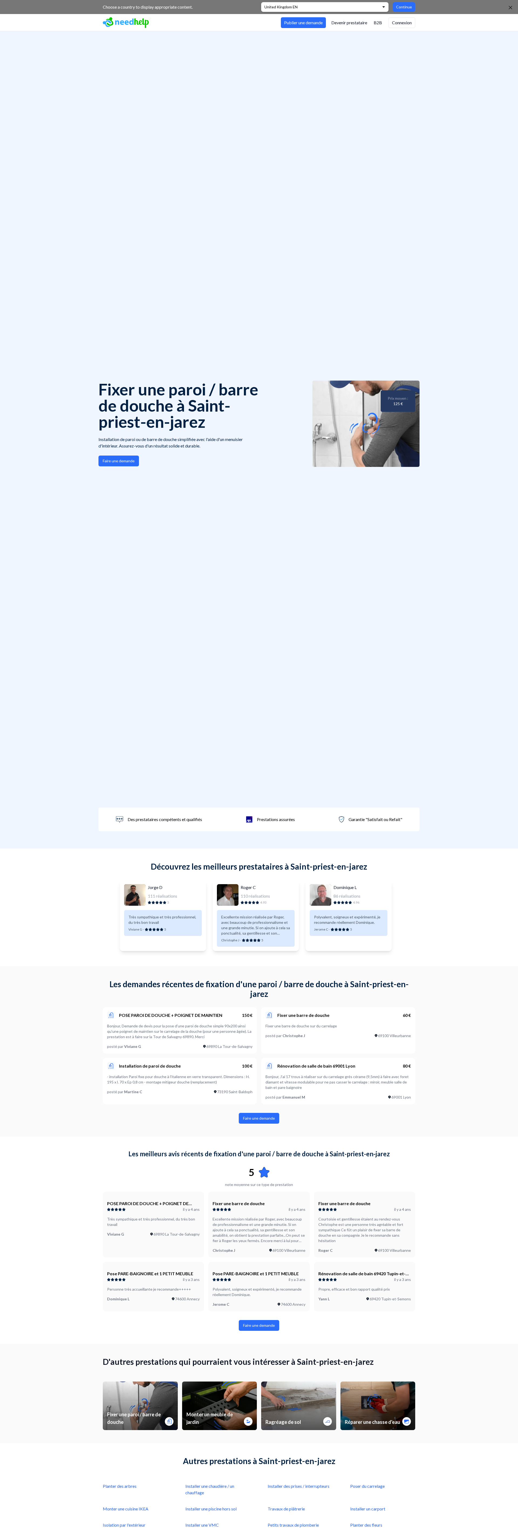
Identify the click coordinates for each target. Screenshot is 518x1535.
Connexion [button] (402, 22)
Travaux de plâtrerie (286, 1508)
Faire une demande (119, 461)
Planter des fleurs (366, 1524)
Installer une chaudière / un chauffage (209, 1489)
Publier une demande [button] (303, 22)
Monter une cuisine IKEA (125, 1508)
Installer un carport (367, 1508)
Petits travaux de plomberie (293, 1524)
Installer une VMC (202, 1524)
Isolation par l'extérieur (124, 1524)
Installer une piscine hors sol (211, 1508)
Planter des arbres (120, 1486)
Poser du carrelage (367, 1486)
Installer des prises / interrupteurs (298, 1486)
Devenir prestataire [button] (349, 22)
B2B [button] (378, 22)
